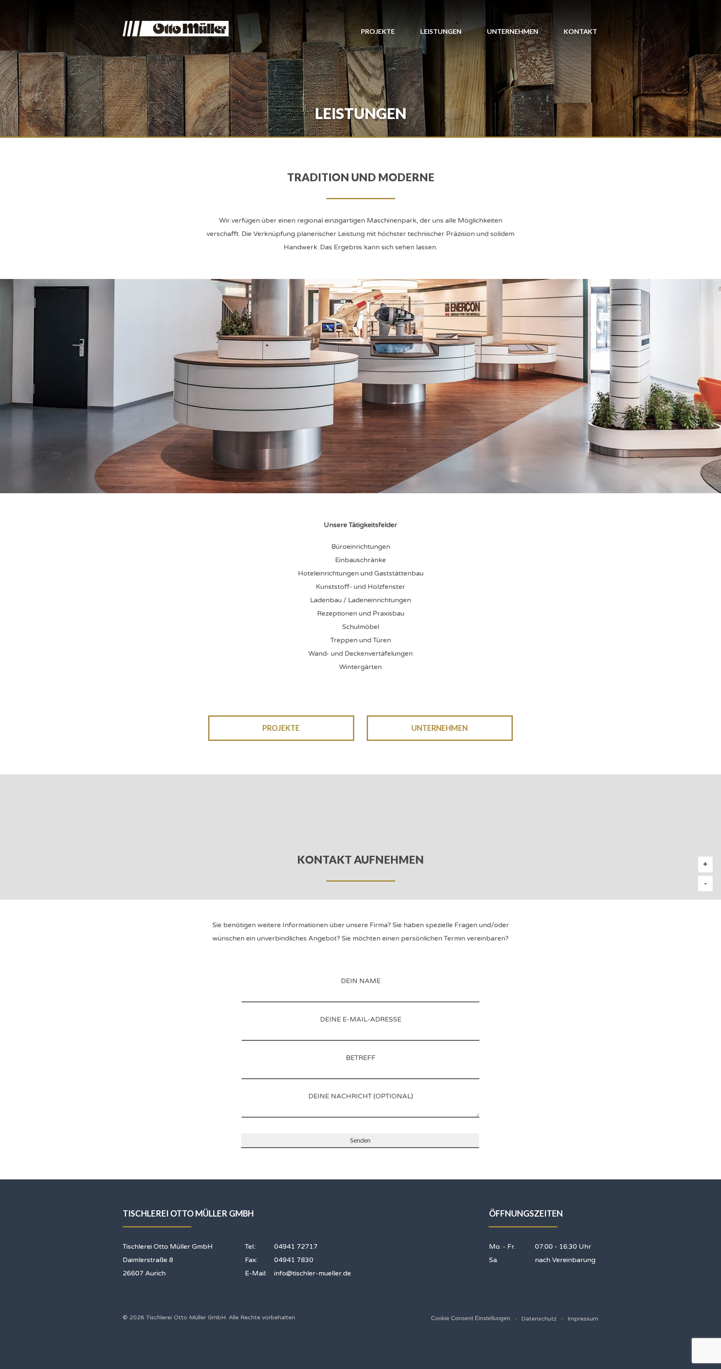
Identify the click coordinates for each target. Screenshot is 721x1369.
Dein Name (361, 981)
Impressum (582, 1318)
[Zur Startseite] (177, 28)
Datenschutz (539, 1318)
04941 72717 (296, 1246)
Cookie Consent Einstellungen (470, 1318)
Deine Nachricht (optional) (360, 1096)
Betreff (361, 1058)
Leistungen (440, 31)
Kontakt (580, 31)
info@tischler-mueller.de (312, 1273)
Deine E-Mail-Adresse (360, 1019)
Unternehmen (512, 31)
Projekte (378, 31)
